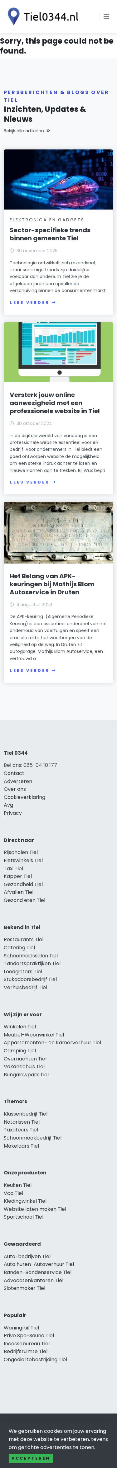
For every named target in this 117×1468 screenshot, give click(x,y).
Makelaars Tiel (21, 1145)
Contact (14, 773)
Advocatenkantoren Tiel (33, 1280)
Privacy (13, 813)
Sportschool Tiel (23, 1216)
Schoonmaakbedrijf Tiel (32, 1137)
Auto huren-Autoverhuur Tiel (39, 1264)
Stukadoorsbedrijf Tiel (30, 979)
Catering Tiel (19, 947)
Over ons (15, 789)
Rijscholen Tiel (21, 852)
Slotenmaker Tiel (24, 1288)
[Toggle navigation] (106, 16)
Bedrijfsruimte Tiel (25, 1351)
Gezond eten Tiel (24, 900)
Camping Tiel (20, 1050)
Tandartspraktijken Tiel (32, 963)
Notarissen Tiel (22, 1122)
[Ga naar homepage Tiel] (41, 16)
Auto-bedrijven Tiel (27, 1256)
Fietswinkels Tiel (23, 860)
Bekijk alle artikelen (24, 131)
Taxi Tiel (13, 868)
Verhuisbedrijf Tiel (25, 987)
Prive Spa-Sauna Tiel (29, 1335)
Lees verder (29, 302)
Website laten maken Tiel (35, 1209)
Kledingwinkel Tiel (25, 1201)
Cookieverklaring (24, 797)
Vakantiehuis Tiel (24, 1066)
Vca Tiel (13, 1193)
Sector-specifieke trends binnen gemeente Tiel (50, 234)
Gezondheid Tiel (23, 884)
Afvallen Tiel (18, 892)
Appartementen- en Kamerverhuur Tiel (52, 1042)
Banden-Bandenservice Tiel (37, 1272)
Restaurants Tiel (23, 939)
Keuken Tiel (18, 1185)
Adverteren (18, 781)
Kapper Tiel (18, 876)
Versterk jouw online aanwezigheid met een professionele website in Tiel (55, 402)
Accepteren (31, 1458)
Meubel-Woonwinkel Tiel (34, 1034)
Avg (8, 805)
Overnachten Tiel (25, 1058)
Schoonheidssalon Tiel (31, 955)
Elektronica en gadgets (47, 220)
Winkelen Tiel (20, 1026)
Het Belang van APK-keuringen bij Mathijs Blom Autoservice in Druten (52, 584)
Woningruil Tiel (21, 1327)
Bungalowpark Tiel (26, 1074)
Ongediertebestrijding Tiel (35, 1359)
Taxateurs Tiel (21, 1129)
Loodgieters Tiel (23, 971)
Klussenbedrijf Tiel (25, 1113)
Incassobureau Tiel (27, 1343)
